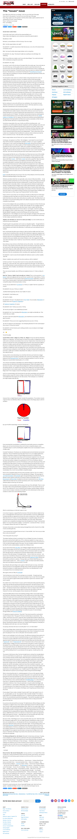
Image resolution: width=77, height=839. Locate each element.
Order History (42, 810)
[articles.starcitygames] (72, 800)
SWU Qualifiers (24, 819)
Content (43, 4)
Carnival (18, 763)
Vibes (62, 60)
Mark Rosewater (29, 278)
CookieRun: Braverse (7, 824)
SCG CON (37, 4)
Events (23, 813)
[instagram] (62, 800)
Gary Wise (41, 479)
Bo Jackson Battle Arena (55, 71)
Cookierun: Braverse (69, 81)
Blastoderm (40, 299)
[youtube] (55, 800)
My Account (42, 807)
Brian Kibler (28, 143)
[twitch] (52, 800)
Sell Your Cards (62, 1)
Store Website (60, 808)
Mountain (11, 725)
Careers (41, 831)
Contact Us (41, 819)
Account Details (42, 808)
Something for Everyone (36, 71)
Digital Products (67, 94)
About (41, 828)
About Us (41, 829)
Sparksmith (6, 641)
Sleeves (54, 89)
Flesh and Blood (69, 71)
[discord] (59, 800)
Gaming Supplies (6, 827)
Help (67, 1)
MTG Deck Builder (24, 810)
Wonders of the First (7, 820)
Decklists (51, 4)
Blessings (24, 765)
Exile (4, 174)
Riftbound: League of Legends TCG (70, 50)
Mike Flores (6, 25)
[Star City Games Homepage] (10, 3)
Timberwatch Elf (17, 641)
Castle (13, 159)
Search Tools (24, 807)
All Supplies (54, 97)
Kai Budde (10, 475)
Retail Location (62, 807)
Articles (22, 823)
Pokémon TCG (62, 50)
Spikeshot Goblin (34, 557)
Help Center (41, 817)
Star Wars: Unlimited (55, 81)
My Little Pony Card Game (62, 81)
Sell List (30, 4)
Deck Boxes (54, 92)
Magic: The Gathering (55, 50)
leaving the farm (14, 358)
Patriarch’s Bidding (17, 611)
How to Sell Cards (24, 830)
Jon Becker (19, 284)
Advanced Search (24, 808)
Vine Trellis (26, 299)
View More (62, 194)
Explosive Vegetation (18, 301)
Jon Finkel (5, 475)
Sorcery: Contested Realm (69, 61)
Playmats (54, 94)
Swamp (22, 560)
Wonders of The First (62, 71)
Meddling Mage (30, 679)
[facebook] (65, 800)
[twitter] (69, 800)
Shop (24, 4)
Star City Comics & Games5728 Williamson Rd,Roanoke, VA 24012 (63, 812)
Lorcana (55, 60)
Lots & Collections (67, 89)
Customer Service (44, 822)
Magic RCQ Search (25, 817)
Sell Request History (43, 812)
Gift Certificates (67, 92)
